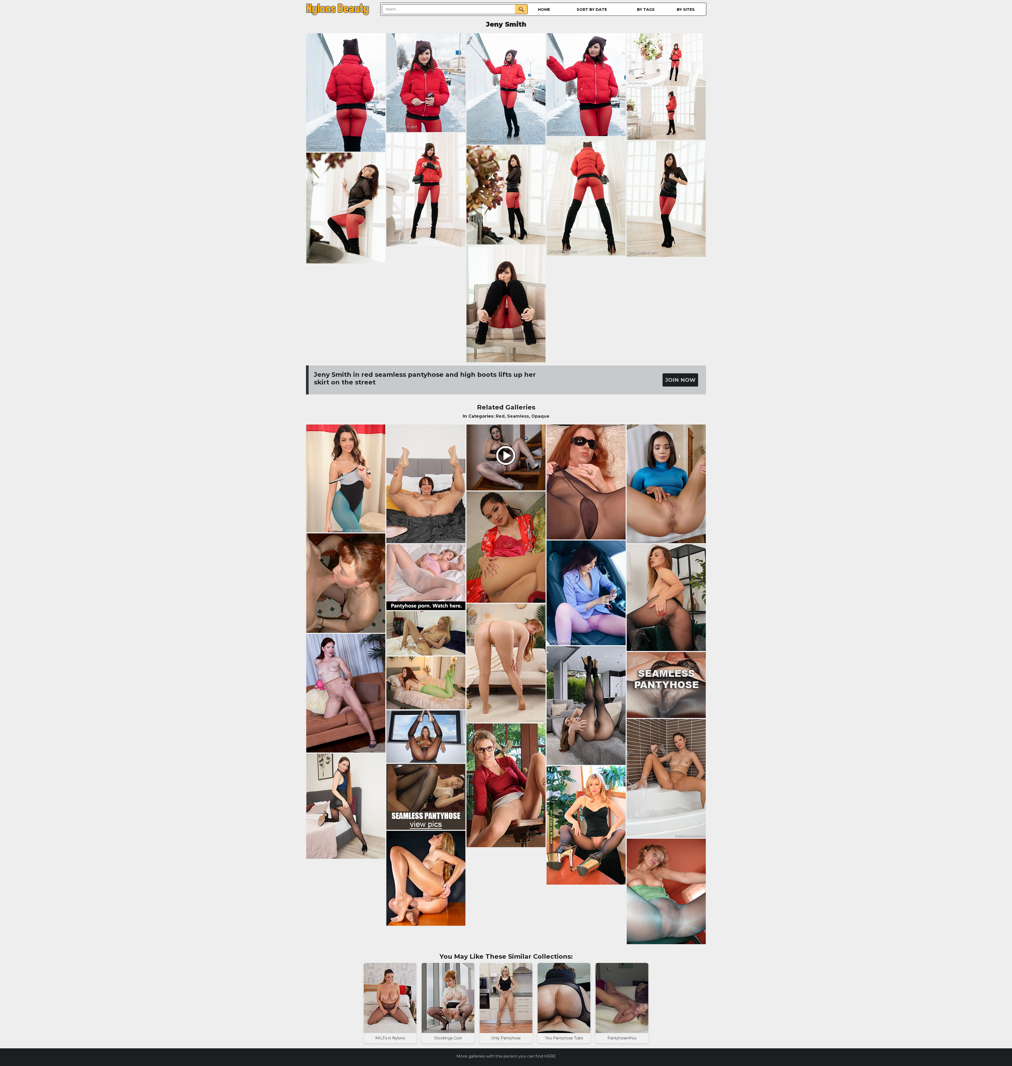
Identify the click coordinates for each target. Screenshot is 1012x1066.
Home (544, 9)
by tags (646, 9)
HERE (550, 1056)
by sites (686, 9)
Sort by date (592, 9)
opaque (540, 416)
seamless (518, 416)
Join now (680, 380)
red (500, 416)
